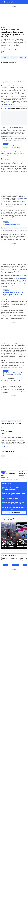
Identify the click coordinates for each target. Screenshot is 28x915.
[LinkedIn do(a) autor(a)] (5, 446)
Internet (3, 27)
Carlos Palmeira (8, 48)
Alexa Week (19, 456)
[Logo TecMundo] (9, 2)
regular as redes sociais (19, 278)
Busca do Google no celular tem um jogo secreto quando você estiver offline (13, 294)
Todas (3, 456)
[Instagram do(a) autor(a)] (7, 446)
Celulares (8, 456)
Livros (25, 456)
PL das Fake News (10, 104)
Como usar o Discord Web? (11, 224)
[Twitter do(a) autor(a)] (2, 446)
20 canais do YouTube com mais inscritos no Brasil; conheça (13, 147)
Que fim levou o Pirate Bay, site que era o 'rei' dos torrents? (13, 374)
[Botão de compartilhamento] (5, 57)
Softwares (14, 456)
